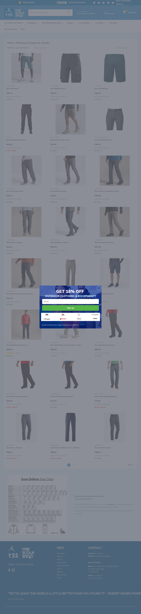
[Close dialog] (99, 288)
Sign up (70, 307)
